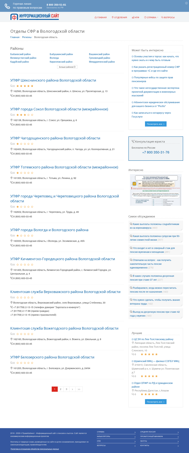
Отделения (120, 17)
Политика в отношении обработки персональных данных (35, 449)
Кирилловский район (61, 61)
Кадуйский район (19, 61)
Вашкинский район (99, 54)
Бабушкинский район (61, 54)
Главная (14, 37)
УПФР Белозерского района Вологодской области (52, 357)
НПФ (99, 441)
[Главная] (34, 17)
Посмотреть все (155, 123)
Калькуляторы (103, 436)
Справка (151, 17)
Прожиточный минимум (151, 436)
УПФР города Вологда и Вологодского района (49, 229)
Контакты (144, 445)
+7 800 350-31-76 (155, 152)
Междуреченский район (102, 61)
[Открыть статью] (156, 189)
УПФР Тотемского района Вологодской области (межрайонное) (64, 167)
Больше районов (66, 67)
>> (79, 389)
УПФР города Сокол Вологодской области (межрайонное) (59, 109)
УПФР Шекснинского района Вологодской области (53, 80)
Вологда (54, 57)
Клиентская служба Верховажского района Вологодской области (65, 291)
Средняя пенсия (147, 432)
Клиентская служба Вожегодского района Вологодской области (64, 328)
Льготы (143, 441)
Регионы (27, 37)
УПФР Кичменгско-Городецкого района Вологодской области (62, 258)
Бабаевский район (20, 54)
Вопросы (101, 445)
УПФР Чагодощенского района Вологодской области (55, 138)
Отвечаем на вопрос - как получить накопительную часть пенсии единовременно (150, 263)
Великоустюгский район (23, 57)
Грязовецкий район (99, 57)
